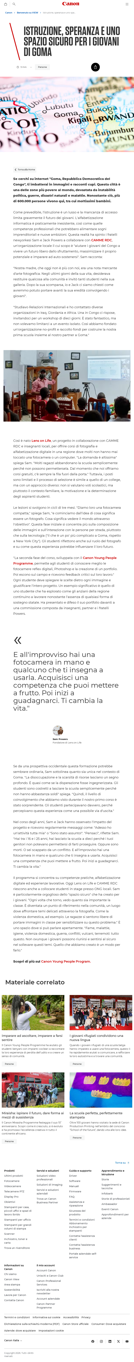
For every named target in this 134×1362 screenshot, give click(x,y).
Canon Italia (12, 1340)
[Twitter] (118, 1341)
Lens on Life (41, 441)
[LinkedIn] (110, 1341)
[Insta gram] (101, 1341)
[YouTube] (127, 1341)
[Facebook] (92, 1341)
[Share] (95, 67)
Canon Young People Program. (66, 961)
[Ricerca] (14, 4)
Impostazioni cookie (51, 1330)
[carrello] (5, 4)
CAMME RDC (101, 240)
